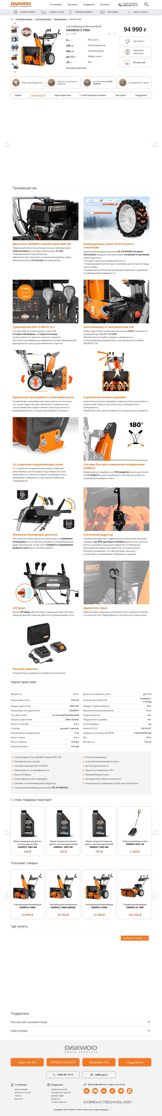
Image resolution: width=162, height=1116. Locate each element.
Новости (18, 1095)
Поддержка (89, 4)
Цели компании (21, 1089)
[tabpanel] (27, 831)
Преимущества (38, 95)
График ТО (55, 1099)
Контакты (104, 4)
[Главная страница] (13, 19)
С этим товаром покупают (93, 95)
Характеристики (63, 95)
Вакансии (19, 1099)
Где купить (72, 4)
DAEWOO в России (23, 1092)
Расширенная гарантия (61, 1092)
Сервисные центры (59, 1089)
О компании (56, 4)
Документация (57, 1095)
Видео (18, 95)
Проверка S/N (99, 1062)
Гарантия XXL (27, 1062)
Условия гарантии (59, 1102)
